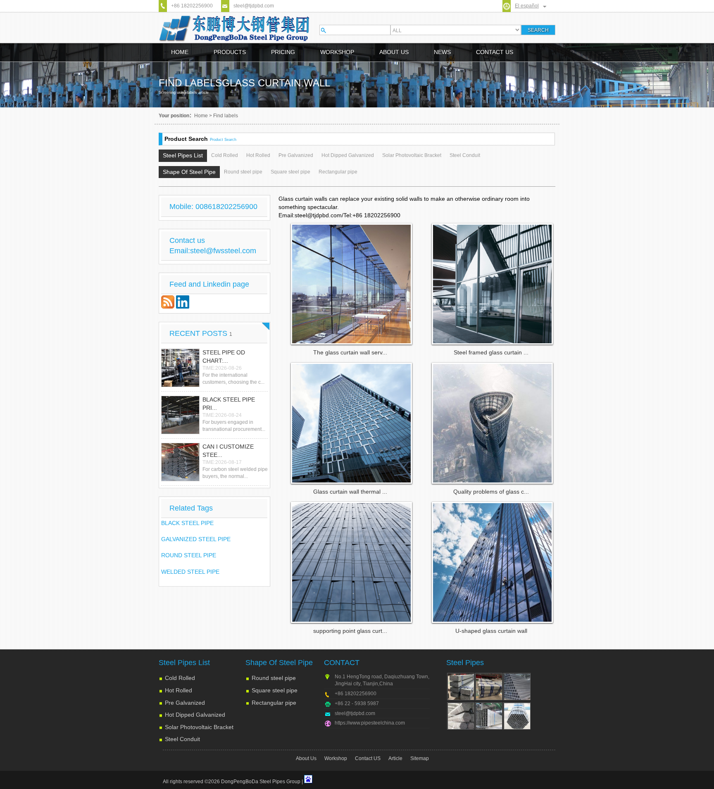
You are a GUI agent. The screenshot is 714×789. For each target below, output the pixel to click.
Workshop (335, 758)
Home (201, 116)
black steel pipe (187, 523)
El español (527, 6)
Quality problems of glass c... (491, 491)
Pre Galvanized (295, 155)
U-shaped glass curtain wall (491, 630)
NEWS (442, 52)
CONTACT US (494, 52)
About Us (306, 758)
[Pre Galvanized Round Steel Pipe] (517, 716)
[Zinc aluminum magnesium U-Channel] (460, 686)
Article (395, 758)
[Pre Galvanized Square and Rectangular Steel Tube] (488, 716)
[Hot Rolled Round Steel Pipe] (460, 716)
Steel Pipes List (183, 155)
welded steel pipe (190, 571)
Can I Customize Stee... (228, 450)
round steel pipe (188, 555)
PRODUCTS (230, 52)
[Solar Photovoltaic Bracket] (488, 686)
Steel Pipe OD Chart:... (223, 356)
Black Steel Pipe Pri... (228, 403)
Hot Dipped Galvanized (347, 155)
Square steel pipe (290, 172)
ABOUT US (394, 52)
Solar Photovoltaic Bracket (411, 155)
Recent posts (200, 333)
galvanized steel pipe (196, 539)
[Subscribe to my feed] (168, 306)
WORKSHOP (337, 52)
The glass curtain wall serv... (350, 352)
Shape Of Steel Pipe (189, 172)
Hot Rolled (258, 155)
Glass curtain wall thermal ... (350, 491)
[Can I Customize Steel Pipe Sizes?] (180, 462)
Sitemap (419, 758)
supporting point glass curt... (350, 630)
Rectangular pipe (338, 172)
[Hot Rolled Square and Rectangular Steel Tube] (517, 686)
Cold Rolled (224, 155)
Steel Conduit (465, 155)
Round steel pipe (243, 172)
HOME (179, 52)
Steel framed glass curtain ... (491, 352)
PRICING (283, 52)
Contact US (368, 758)
